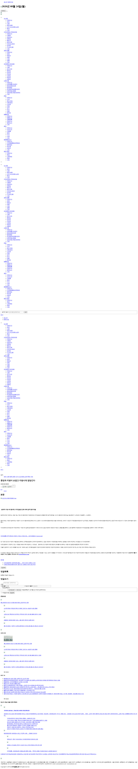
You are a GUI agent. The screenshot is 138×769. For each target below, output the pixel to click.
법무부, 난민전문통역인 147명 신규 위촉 (16, 682)
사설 (8, 136)
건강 (8, 99)
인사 (8, 134)
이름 (3, 586)
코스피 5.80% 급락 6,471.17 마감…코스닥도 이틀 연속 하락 (23, 722)
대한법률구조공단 (12, 84)
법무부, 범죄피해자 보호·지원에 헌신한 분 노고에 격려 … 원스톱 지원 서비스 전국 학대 (29, 687)
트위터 (9, 45)
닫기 (2, 315)
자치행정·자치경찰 (9, 64)
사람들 (9, 131)
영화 (8, 111)
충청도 (9, 70)
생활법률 (9, 119)
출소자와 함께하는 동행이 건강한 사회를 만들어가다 (22, 725)
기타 (8, 30)
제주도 (9, 77)
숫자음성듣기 (12, 590)
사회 (8, 23)
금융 (8, 57)
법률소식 (9, 117)
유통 (8, 60)
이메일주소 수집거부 (22, 754)
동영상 (9, 112)
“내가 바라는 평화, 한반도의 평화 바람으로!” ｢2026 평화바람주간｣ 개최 (27, 720)
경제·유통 (6, 50)
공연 (8, 107)
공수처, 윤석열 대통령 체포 (12, 683)
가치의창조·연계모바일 (10, 32)
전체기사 (9, 20)
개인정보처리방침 (11, 754)
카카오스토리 (11, 43)
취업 (8, 154)
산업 (8, 59)
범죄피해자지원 (11, 86)
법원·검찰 (10, 25)
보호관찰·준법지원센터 (13, 92)
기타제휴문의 (62, 754)
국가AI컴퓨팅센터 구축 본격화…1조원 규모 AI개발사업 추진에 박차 (24, 685)
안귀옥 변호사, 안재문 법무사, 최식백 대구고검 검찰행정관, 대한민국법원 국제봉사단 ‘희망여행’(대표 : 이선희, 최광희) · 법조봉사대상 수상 (44, 693)
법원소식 (9, 123)
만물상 (9, 35)
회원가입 (10, 2)
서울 (8, 67)
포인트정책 (32, 754)
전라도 (9, 74)
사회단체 (6, 80)
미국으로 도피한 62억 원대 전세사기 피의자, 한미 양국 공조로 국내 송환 (25, 692)
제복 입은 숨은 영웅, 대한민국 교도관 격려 (16, 678)
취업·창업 (6, 151)
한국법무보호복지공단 (13, 89)
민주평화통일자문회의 (13, 143)
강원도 (9, 75)
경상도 (9, 72)
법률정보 (6, 114)
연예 (8, 106)
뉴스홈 (6, 18)
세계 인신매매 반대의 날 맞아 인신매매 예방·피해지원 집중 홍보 (25, 729)
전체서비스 (93, 754)
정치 (8, 22)
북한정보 (9, 144)
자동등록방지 (6, 587)
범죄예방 (9, 87)
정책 (8, 54)
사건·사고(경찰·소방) (13, 27)
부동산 (9, 55)
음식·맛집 (10, 101)
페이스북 (9, 42)
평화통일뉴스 (8, 139)
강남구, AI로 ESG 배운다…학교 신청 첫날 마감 (20, 727)
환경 (8, 28)
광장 (5, 126)
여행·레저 (10, 102)
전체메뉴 (3, 10)
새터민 (9, 148)
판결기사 (9, 121)
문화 (5, 96)
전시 (8, 109)
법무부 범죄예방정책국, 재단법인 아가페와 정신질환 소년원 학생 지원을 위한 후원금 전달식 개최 (32, 680)
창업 (8, 158)
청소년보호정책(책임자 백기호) (75, 754)
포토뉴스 (9, 37)
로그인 (6, 2)
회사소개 (87, 754)
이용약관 (3, 754)
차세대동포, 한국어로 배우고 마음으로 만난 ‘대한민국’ (22, 723)
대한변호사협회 (11, 91)
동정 (8, 133)
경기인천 (9, 69)
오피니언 (9, 129)
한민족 (9, 146)
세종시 (9, 79)
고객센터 (50, 754)
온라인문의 (38, 754)
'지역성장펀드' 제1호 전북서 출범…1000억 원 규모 (21, 718)
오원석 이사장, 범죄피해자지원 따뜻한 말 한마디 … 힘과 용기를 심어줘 (24, 688)
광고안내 (55, 754)
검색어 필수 (5, 312)
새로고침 (19, 590)
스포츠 (9, 104)
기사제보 (44, 754)
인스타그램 (10, 47)
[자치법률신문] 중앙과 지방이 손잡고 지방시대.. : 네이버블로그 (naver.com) (22, 536)
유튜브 (9, 38)
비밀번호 (29, 586)
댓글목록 (3, 567)
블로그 (9, 40)
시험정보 (9, 156)
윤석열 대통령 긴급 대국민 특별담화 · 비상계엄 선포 (19, 690)
